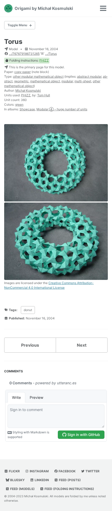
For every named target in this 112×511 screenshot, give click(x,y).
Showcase (27, 109)
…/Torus (51, 54)
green (19, 104)
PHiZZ (44, 60)
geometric (21, 81)
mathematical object (45, 81)
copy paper (22, 72)
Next (81, 345)
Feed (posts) (69, 480)
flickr (14, 471)
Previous (30, 345)
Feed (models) (22, 489)
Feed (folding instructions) (69, 489)
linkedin (41, 480)
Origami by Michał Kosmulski (44, 8)
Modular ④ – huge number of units (61, 109)
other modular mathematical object (38, 76)
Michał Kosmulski (28, 90)
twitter (92, 471)
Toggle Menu (17, 25)
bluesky (17, 480)
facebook (67, 471)
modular (67, 81)
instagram (39, 471)
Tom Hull (43, 95)
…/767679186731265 (24, 54)
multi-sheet (82, 81)
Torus (13, 41)
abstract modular (89, 76)
